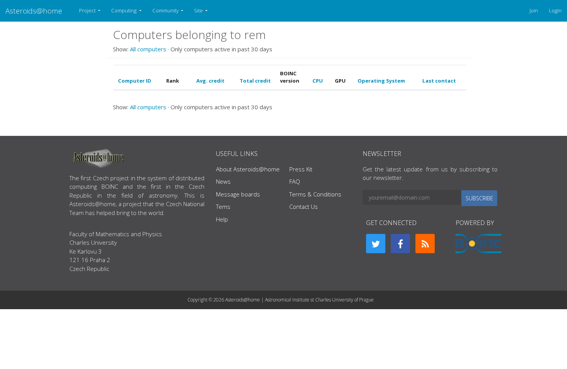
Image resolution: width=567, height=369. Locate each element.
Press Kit (300, 169)
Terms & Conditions (315, 194)
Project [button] (88, 10)
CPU (317, 80)
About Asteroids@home (248, 169)
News (223, 181)
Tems (223, 206)
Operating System (381, 80)
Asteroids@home (33, 10)
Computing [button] (124, 10)
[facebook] (400, 243)
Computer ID (134, 80)
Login (555, 10)
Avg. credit (210, 80)
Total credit (255, 80)
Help (222, 219)
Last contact (439, 80)
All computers (148, 49)
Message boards (238, 194)
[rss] (425, 243)
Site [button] (199, 10)
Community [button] (166, 10)
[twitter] (375, 243)
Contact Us (303, 206)
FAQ (294, 181)
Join (534, 10)
